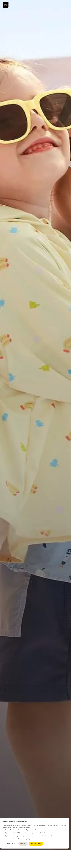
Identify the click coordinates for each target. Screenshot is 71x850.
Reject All (23, 843)
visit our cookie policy (23, 839)
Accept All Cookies (36, 843)
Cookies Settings (11, 843)
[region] (34, 833)
